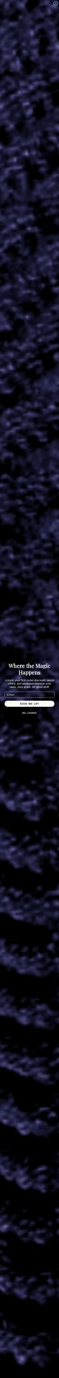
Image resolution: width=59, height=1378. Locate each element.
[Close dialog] (55, 3)
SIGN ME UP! (29, 703)
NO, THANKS (29, 713)
